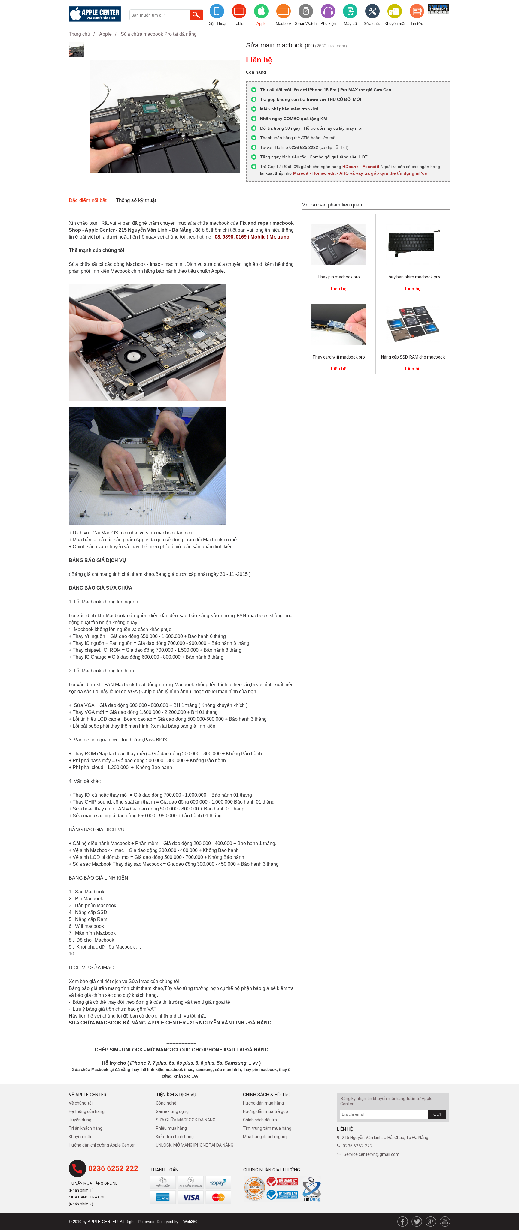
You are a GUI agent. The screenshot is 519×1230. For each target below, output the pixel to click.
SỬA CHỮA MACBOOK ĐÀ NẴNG (185, 1120)
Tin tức (417, 23)
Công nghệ (166, 1103)
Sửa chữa (372, 23)
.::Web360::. (190, 1221)
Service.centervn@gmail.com (371, 1154)
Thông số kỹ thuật (136, 200)
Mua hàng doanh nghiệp (266, 1136)
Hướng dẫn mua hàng (263, 1103)
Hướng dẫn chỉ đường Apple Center (102, 1145)
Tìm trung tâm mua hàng (267, 1128)
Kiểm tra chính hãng (175, 1136)
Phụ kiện (328, 23)
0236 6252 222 (113, 1168)
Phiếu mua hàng (171, 1128)
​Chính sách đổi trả (260, 1120)
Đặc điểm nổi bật (88, 200)
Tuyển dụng (80, 1120)
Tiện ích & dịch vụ (176, 1094)
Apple (261, 23)
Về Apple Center (87, 1094)
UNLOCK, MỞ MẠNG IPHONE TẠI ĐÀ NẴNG (194, 1145)
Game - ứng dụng (172, 1111)
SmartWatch (306, 23)
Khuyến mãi (394, 23)
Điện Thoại (217, 23)
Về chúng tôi (81, 1103)
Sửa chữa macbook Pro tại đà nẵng (159, 34)
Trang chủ (79, 34)
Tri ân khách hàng (85, 1128)
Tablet (239, 23)
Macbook (284, 23)
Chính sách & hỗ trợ (267, 1094)
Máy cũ (350, 23)
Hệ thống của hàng (87, 1111)
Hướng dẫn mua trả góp (265, 1111)
